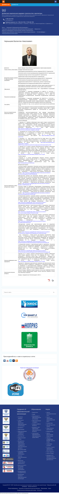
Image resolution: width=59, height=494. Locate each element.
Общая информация (13, 488)
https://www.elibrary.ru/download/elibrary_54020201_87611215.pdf (31, 154)
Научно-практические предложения (50, 435)
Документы (20, 427)
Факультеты (35, 412)
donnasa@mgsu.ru (9, 20)
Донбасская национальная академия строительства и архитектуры (22, 13)
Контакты (39, 490)
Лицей (33, 414)
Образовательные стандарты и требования (22, 433)
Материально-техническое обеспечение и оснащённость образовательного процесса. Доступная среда (22, 445)
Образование (21, 429)
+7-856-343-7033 (9, 18)
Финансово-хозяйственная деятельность (21, 462)
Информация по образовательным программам (36, 417)
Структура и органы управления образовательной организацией (22, 423)
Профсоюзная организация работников (26, 490)
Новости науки (50, 453)
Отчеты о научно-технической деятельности (51, 448)
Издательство (50, 431)
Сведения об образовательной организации (29, 488)
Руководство (21, 435)
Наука (49, 488)
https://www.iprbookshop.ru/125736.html (26, 162)
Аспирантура (50, 423)
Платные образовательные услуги (22, 457)
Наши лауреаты (50, 451)
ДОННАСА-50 (15, 4)
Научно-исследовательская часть (51, 414)
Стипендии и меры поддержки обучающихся (22, 453)
